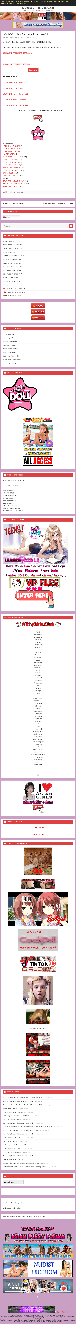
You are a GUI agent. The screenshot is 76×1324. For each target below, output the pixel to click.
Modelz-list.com (38, 752)
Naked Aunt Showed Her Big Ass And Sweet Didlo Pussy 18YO (23, 1105)
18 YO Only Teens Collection (12, 1119)
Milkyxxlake (38, 655)
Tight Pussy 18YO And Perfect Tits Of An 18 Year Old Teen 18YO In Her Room (27, 1127)
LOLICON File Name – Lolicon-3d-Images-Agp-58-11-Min (21, 1163)
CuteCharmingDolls (38, 742)
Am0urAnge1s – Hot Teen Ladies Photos (16, 1116)
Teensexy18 (38, 762)
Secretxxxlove (38, 719)
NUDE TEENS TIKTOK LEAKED (13, 508)
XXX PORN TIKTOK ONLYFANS (13, 511)
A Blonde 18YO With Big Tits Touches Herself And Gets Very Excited (24, 1167)
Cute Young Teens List (10, 341)
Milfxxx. (38, 670)
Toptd (38, 726)
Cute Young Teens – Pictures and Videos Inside (18, 1101)
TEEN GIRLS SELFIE (11, 175)
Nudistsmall (38, 662)
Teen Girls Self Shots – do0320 (13, 1112)
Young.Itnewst (38, 724)
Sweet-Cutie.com (38, 749)
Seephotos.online (38, 678)
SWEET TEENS (9, 173)
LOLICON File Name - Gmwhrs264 (15, 82)
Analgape (38, 690)
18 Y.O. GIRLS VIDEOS (11, 151)
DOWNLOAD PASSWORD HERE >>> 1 (17, 53)
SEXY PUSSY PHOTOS (11, 170)
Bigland (38, 708)
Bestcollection (38, 747)
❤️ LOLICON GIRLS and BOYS (14, 184)
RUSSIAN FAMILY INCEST (11, 490)
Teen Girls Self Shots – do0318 (13, 1159)
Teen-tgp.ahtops (38, 757)
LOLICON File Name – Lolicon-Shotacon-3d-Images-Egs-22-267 (23, 1097)
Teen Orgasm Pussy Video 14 (12, 1148)
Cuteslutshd (38, 665)
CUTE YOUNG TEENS (11, 159)
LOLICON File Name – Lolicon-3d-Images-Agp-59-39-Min (21, 1130)
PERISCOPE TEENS (10, 167)
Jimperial (38, 642)
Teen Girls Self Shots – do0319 (13, 1137)
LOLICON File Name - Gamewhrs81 (15, 94)
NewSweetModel (38, 739)
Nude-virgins (38, 759)
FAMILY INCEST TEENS (10, 506)
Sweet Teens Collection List (12, 359)
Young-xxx (38, 688)
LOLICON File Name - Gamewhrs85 (15, 105)
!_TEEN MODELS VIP (11, 146)
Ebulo (38, 660)
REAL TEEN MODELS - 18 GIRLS (13, 480)
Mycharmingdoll (38, 731)
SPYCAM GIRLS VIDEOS (10, 498)
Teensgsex (38, 696)
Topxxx (38, 685)
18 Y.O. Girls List (8, 334)
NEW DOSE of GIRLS (11, 165)
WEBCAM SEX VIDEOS (10, 500)
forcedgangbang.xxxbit (38, 754)
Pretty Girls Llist (38, 736)
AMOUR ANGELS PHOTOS (13, 157)
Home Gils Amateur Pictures (14, 204)
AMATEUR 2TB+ (9, 154)
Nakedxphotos (38, 698)
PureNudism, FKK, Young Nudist (13, 1203)
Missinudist (38, 657)
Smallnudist (38, 711)
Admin (6, 37)
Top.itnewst (38, 680)
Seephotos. (38, 667)
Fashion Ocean (38, 734)
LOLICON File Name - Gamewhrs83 (15, 100)
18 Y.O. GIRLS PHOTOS (11, 149)
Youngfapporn (38, 714)
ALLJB (38, 632)
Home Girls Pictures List (10, 345)
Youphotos (38, 675)
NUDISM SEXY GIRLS (10, 503)
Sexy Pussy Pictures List (11, 356)
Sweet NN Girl (38, 729)
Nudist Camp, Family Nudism (12, 1208)
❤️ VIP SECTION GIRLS (12, 186)
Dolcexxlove (38, 645)
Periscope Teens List (10, 352)
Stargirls (38, 639)
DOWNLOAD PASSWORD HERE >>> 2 (17, 64)
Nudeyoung (38, 765)
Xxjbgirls (38, 652)
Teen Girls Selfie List (9, 363)
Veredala (38, 721)
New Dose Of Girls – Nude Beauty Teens (57, 204)
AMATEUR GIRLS (8, 493)
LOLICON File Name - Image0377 (15, 88)
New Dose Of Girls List (10, 349)
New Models (38, 744)
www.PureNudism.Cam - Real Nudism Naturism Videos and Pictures (24, 1216)
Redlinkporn (38, 634)
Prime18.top (38, 683)
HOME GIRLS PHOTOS (11, 162)
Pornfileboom (38, 716)
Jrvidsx (38, 693)
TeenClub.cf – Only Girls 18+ (38, 8)
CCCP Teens (38, 701)
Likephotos (38, 673)
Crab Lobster (38, 703)
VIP (4, 178)
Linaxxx (38, 650)
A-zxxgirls (38, 647)
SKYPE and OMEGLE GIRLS (12, 495)
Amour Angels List (9, 338)
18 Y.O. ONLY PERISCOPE (11, 485)
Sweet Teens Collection (10, 1108)
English (8, 217)
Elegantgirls (38, 637)
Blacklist (38, 706)
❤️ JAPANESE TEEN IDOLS (13, 181)
